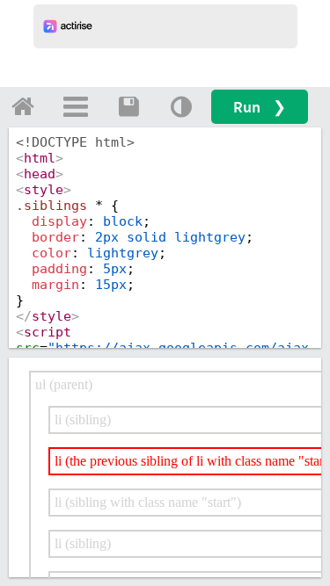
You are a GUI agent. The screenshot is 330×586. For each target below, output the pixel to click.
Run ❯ (259, 107)
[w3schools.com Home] (23, 106)
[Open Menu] (76, 106)
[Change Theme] (181, 106)
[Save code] (128, 106)
